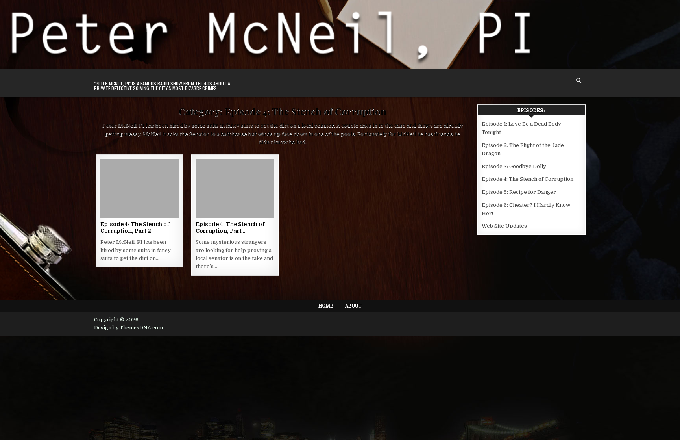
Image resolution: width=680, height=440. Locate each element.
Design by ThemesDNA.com (128, 327)
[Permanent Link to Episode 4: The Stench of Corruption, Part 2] (139, 188)
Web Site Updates (504, 226)
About (353, 306)
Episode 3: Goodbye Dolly (514, 166)
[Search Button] (578, 80)
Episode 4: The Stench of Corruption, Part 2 (134, 227)
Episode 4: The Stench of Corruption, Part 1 (230, 227)
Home (325, 306)
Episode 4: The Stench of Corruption (527, 179)
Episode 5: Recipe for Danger (519, 192)
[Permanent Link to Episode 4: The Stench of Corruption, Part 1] (235, 188)
